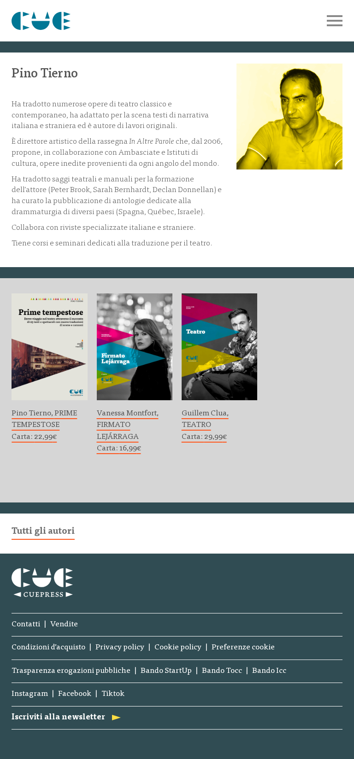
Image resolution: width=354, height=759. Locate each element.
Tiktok (112, 694)
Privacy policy (119, 648)
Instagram (30, 694)
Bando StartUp (166, 671)
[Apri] (334, 20)
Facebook (74, 694)
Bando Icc (269, 671)
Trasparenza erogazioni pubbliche (71, 671)
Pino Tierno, (32, 413)
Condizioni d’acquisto (48, 648)
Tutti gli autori (43, 531)
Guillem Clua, (205, 413)
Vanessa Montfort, (128, 413)
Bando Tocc (222, 671)
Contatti (26, 625)
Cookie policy (177, 648)
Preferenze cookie (243, 648)
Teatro (196, 425)
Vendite (64, 625)
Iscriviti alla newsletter (58, 718)
